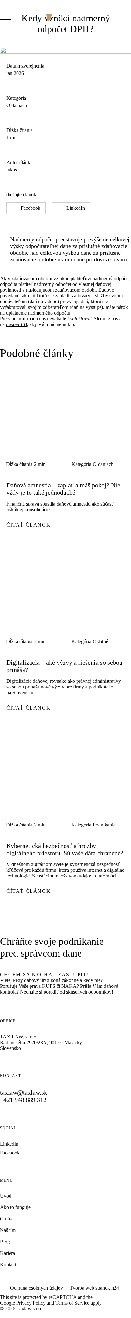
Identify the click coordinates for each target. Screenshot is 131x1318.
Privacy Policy (30, 1303)
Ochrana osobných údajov (36, 1288)
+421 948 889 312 (23, 1099)
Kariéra (7, 1253)
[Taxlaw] (65, 17)
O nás (6, 1219)
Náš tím (8, 1230)
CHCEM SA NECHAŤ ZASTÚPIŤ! (44, 974)
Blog (5, 1242)
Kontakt (8, 1265)
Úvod (5, 1196)
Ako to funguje (15, 1207)
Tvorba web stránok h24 (94, 1288)
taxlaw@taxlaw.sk (23, 1092)
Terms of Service (72, 1303)
